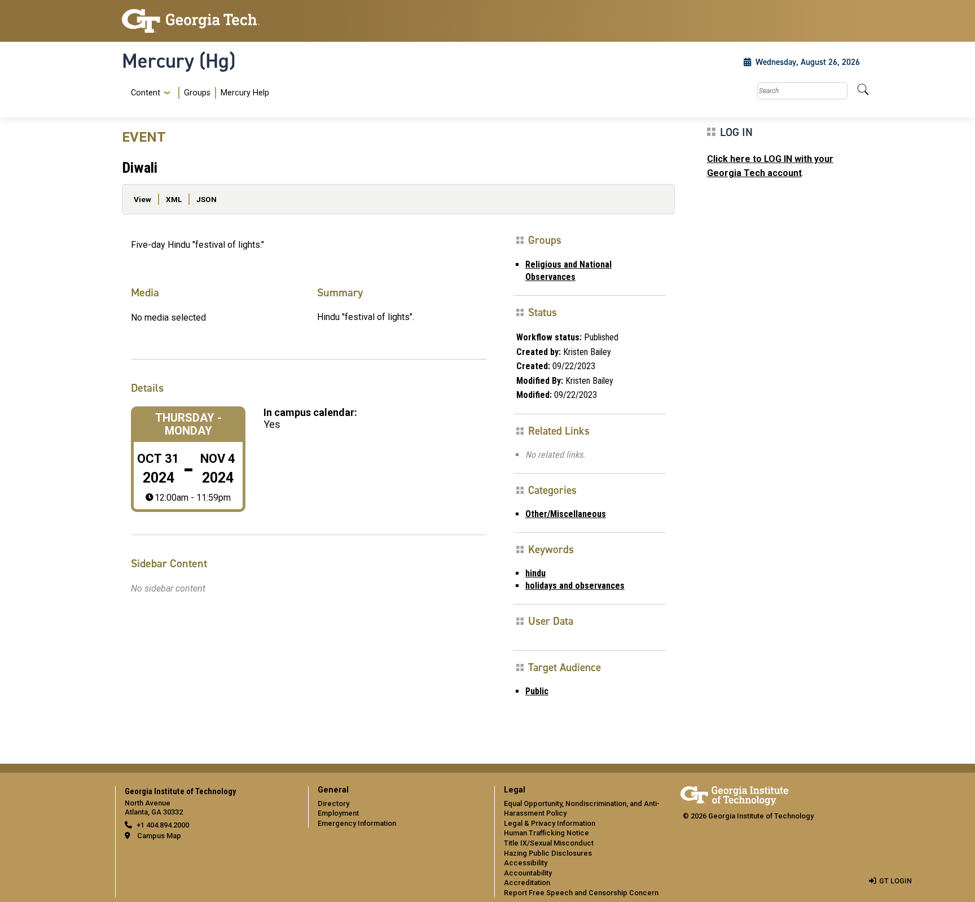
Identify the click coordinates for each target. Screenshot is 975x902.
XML (174, 199)
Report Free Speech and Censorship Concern (581, 892)
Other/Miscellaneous (565, 514)
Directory (333, 803)
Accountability (528, 873)
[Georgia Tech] (208, 21)
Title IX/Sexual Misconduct (549, 843)
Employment (338, 813)
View (142, 199)
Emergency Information (357, 823)
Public (536, 691)
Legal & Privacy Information (549, 823)
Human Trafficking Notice (546, 833)
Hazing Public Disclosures (548, 853)
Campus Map (159, 835)
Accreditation (527, 882)
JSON (206, 199)
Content (145, 93)
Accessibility (525, 863)
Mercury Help (245, 93)
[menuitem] (198, 93)
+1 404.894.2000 (163, 825)
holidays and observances (575, 585)
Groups (197, 93)
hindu (535, 573)
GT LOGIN (895, 881)
